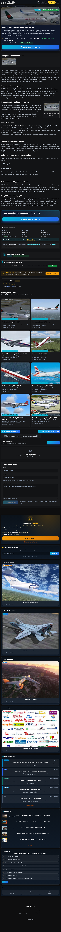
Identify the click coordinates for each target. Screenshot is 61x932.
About (28, 910)
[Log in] (45, 2)
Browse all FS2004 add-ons (11, 431)
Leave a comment (54, 443)
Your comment (7, 483)
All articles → (30, 845)
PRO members (31, 239)
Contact (23, 910)
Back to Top (30, 919)
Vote (5, 882)
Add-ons (4, 6)
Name (5, 467)
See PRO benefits (51, 273)
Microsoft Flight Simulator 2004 (17, 6)
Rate (14, 38)
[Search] (38, 2)
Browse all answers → (30, 805)
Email (5, 474)
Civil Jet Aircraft (32, 6)
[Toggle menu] (58, 2)
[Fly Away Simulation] (8, 2)
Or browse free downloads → (30, 541)
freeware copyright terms (33, 244)
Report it (54, 244)
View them (52, 266)
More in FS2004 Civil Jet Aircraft (50, 431)
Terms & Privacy (36, 910)
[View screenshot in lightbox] (57, 22)
